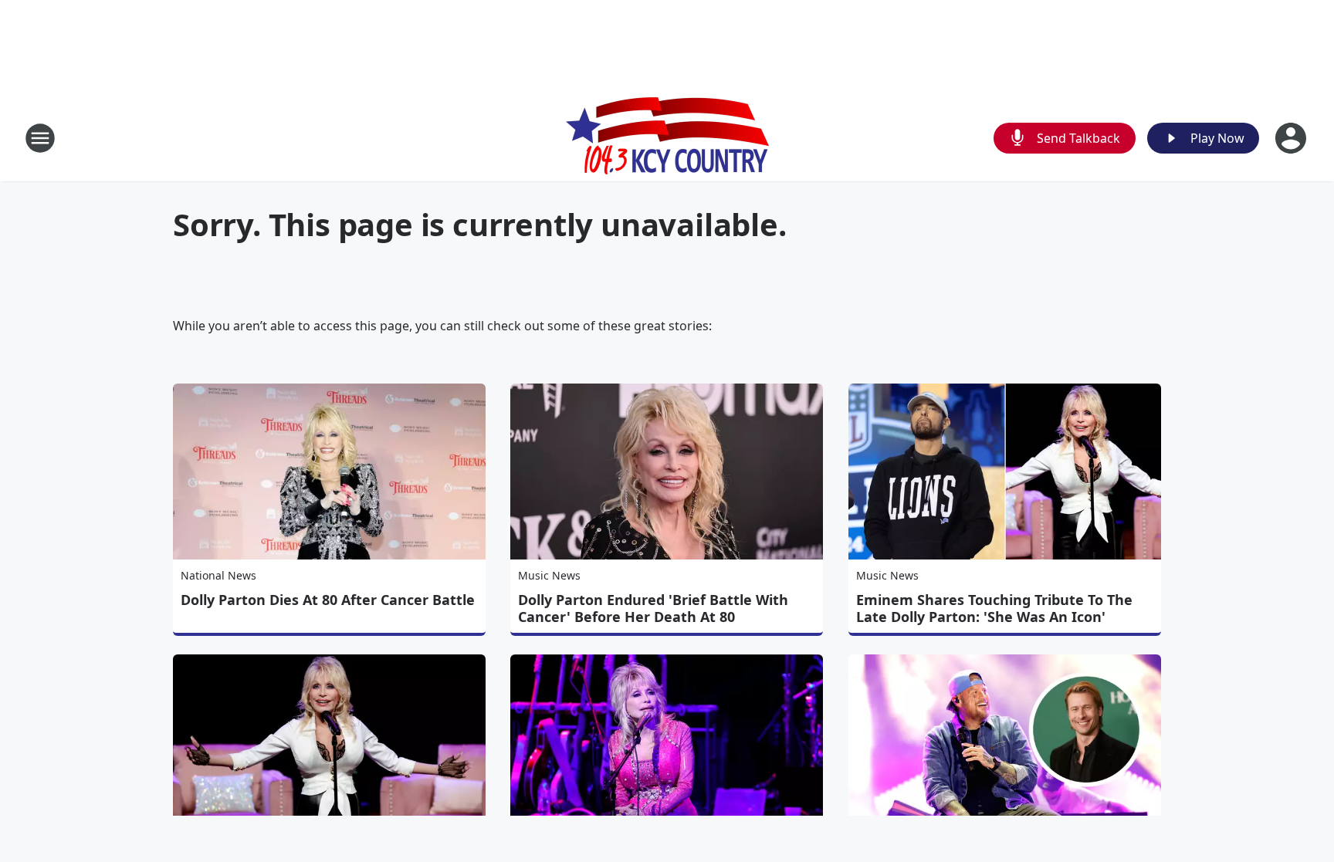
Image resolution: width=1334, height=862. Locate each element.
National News (218, 575)
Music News (549, 575)
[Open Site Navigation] (40, 138)
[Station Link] (667, 137)
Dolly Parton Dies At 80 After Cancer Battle (328, 599)
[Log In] (1292, 138)
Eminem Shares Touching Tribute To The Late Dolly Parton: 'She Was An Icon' (994, 608)
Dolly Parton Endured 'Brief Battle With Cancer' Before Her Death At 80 (653, 608)
